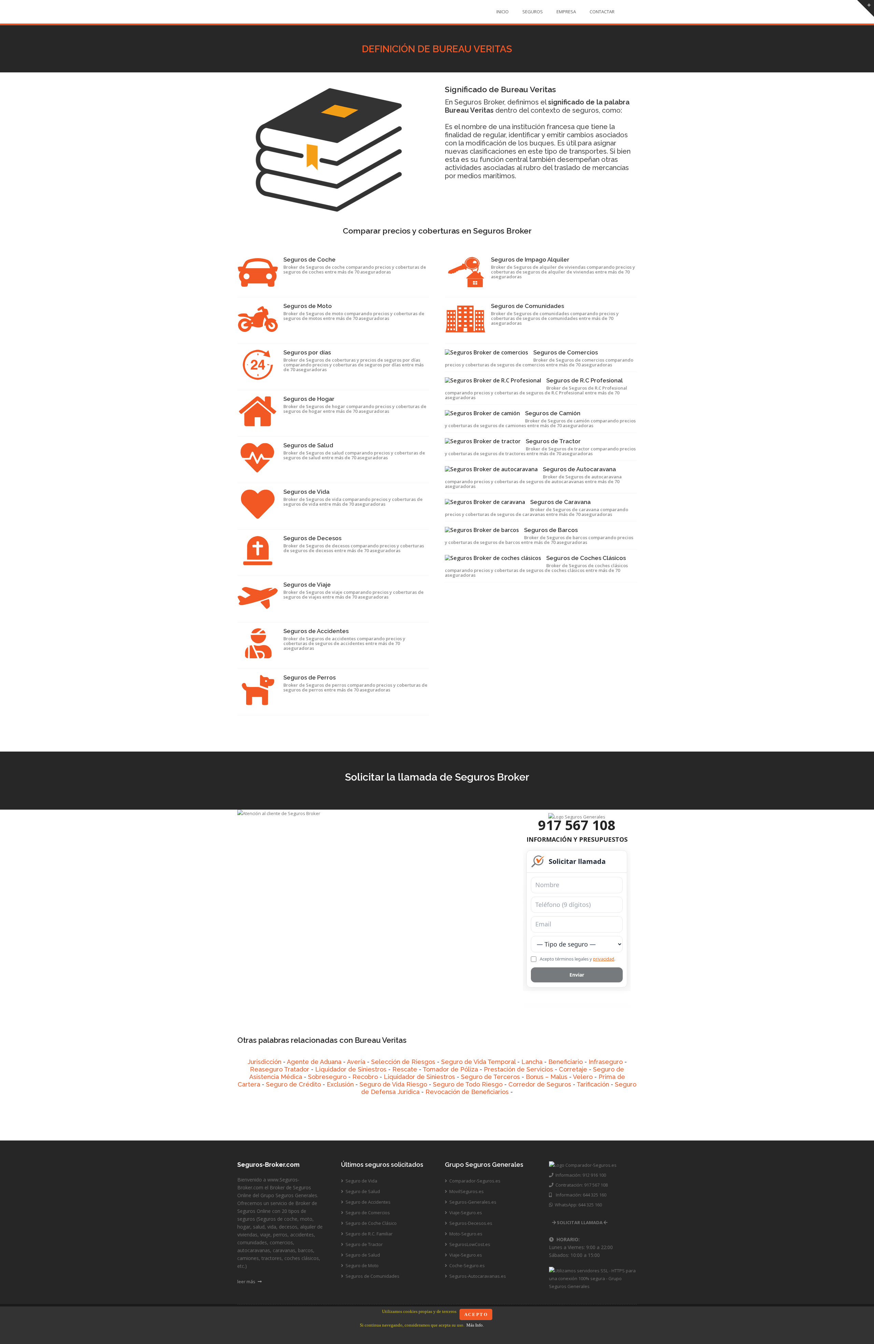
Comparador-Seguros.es (474, 1181)
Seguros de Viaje (307, 585)
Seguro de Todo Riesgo (468, 1084)
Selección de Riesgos (403, 1061)
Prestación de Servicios (518, 1069)
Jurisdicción (264, 1061)
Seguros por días (307, 352)
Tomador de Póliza (450, 1069)
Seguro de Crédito (293, 1084)
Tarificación (593, 1084)
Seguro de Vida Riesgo (393, 1084)
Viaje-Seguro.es (465, 1212)
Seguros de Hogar (309, 399)
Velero (583, 1076)
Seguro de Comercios (367, 1212)
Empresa (566, 12)
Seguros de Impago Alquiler (530, 259)
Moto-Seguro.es (465, 1234)
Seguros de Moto (307, 306)
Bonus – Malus (546, 1076)
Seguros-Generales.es (472, 1202)
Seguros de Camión (552, 413)
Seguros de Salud (308, 445)
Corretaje (573, 1069)
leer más (246, 1281)
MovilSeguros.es (466, 1191)
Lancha (531, 1061)
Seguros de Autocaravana (579, 469)
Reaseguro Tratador (279, 1069)
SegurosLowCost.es (469, 1244)
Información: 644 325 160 (579, 1195)
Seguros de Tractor (553, 441)
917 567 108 (577, 824)
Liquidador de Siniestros (350, 1069)
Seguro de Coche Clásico (370, 1223)
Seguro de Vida (360, 1181)
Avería (356, 1061)
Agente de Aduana (314, 1061)
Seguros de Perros (309, 677)
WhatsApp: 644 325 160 (577, 1205)
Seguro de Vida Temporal (478, 1061)
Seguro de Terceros (490, 1076)
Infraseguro (606, 1061)
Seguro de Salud (362, 1191)
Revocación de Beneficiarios (467, 1091)
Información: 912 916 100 (579, 1175)
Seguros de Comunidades (527, 306)
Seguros (532, 12)
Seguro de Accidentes (367, 1202)
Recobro (365, 1076)
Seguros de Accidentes (316, 631)
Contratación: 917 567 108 (580, 1185)
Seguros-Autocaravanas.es (477, 1276)
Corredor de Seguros (539, 1084)
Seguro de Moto (361, 1265)
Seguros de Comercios (565, 352)
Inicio (502, 12)
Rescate (404, 1069)
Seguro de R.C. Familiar (368, 1234)
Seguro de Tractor (363, 1244)
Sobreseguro (327, 1076)
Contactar (602, 12)
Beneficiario (565, 1061)
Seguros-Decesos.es (470, 1223)
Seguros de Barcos (551, 530)
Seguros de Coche (309, 259)
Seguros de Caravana (560, 502)
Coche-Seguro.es (466, 1265)
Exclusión (340, 1084)
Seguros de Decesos (312, 538)
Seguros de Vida (306, 492)
